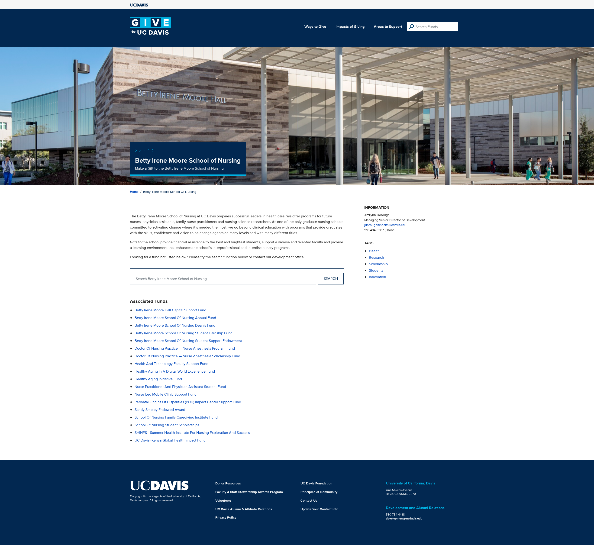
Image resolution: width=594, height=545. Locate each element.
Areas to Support (388, 26)
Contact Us (308, 500)
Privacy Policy (225, 517)
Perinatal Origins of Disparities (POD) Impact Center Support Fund (188, 402)
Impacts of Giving (350, 26)
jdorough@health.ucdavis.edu (385, 224)
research (376, 257)
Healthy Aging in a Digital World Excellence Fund (175, 371)
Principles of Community (318, 492)
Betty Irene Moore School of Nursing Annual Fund (175, 317)
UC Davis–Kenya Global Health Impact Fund (170, 440)
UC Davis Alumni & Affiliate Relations (243, 509)
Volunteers (223, 500)
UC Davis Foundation (316, 483)
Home (134, 191)
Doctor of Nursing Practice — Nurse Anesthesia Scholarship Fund (187, 356)
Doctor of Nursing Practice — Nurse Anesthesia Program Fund (185, 348)
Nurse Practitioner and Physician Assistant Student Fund (180, 386)
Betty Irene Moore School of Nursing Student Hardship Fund (183, 333)
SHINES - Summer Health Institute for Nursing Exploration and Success (192, 432)
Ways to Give (315, 26)
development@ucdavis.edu (404, 518)
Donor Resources (228, 483)
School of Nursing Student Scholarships (167, 425)
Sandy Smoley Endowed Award (160, 409)
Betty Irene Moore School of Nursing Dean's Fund (175, 325)
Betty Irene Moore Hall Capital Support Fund (170, 310)
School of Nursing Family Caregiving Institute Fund (176, 417)
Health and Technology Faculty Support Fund (171, 363)
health (374, 251)
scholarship (378, 264)
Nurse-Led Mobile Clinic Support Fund (166, 394)
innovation (377, 277)
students (376, 270)
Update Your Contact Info (319, 509)
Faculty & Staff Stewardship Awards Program (249, 492)
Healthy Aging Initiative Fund (158, 379)
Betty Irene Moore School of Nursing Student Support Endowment (188, 340)
